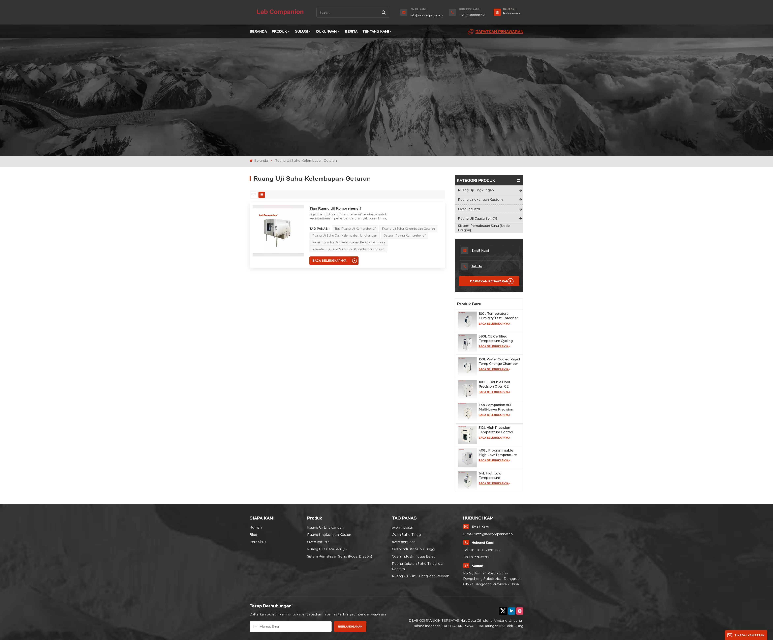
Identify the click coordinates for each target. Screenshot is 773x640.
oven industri (402, 527)
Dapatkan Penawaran (499, 31)
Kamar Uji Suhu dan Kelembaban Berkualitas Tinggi (348, 242)
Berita (351, 31)
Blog (253, 535)
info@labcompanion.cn (426, 15)
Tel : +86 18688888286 (481, 550)
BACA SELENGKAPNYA (494, 323)
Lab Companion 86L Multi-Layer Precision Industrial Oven (496, 407)
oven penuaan (403, 542)
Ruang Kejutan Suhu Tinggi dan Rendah (418, 566)
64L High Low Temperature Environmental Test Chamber (495, 475)
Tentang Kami (375, 31)
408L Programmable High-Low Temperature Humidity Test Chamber (498, 453)
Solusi (301, 31)
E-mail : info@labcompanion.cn (488, 534)
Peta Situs (258, 542)
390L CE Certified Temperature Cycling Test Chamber (496, 338)
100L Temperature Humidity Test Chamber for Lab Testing (498, 316)
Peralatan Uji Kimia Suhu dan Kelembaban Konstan (348, 249)
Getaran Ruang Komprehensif (404, 235)
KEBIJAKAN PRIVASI (460, 626)
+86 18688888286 (472, 15)
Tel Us (476, 266)
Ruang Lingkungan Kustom (480, 200)
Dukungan (326, 31)
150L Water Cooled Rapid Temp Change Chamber (499, 361)
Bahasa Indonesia (426, 626)
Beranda (258, 31)
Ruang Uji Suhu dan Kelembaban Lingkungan (344, 235)
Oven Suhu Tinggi (407, 535)
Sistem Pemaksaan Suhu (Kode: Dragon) (484, 228)
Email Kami (480, 250)
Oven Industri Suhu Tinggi (413, 549)
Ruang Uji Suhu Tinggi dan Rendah (420, 576)
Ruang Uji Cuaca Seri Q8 (477, 218)
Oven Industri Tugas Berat (413, 556)
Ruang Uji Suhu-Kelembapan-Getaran (408, 228)
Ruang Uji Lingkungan (476, 190)
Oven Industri (469, 209)
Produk (279, 31)
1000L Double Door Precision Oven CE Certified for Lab (494, 384)
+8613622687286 (476, 557)
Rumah (256, 527)
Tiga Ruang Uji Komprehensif (335, 208)
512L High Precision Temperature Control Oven (496, 430)
